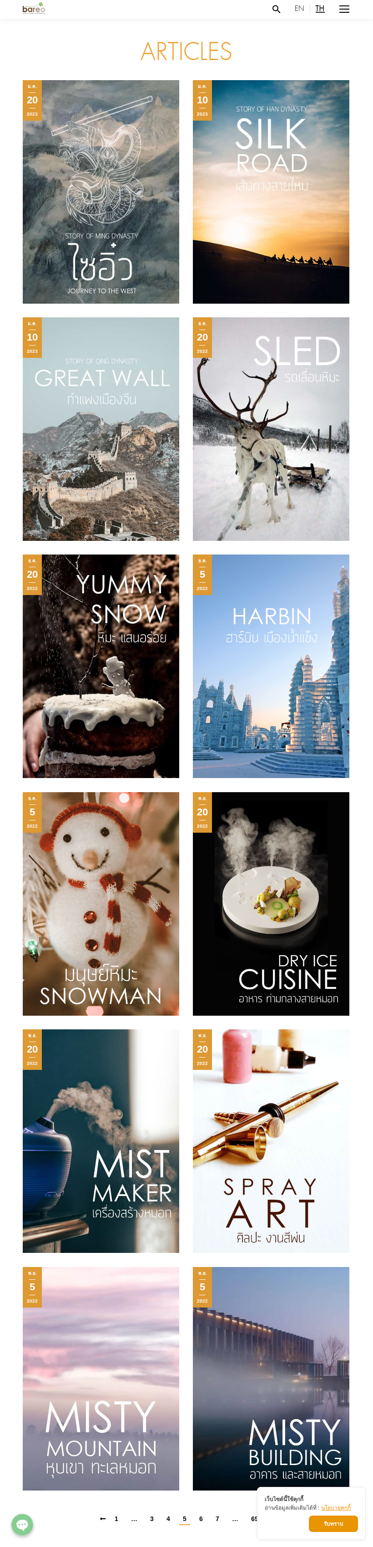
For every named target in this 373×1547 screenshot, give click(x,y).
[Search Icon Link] (276, 9)
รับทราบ (333, 1523)
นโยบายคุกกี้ (336, 1507)
